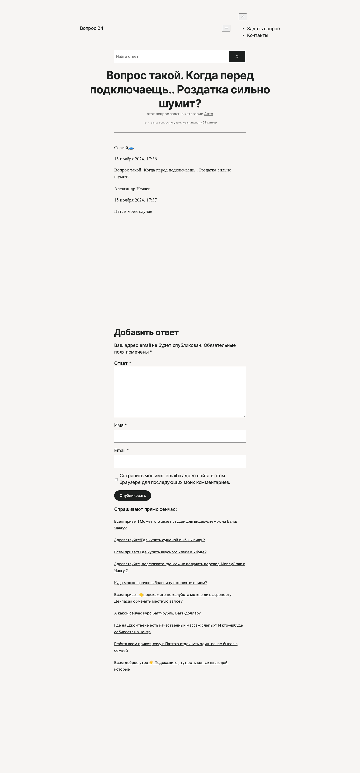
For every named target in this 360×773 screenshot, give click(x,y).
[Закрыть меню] (243, 16)
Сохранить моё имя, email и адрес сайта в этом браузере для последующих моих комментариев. (175, 479)
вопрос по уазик (170, 122)
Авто (208, 114)
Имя (120, 425)
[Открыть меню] (226, 28)
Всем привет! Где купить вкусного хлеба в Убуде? (160, 552)
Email (121, 450)
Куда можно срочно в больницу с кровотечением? (160, 582)
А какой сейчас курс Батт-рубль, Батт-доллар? (157, 613)
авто (154, 122)
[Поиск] (237, 56)
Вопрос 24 (91, 28)
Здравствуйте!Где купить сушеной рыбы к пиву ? (159, 540)
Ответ (122, 363)
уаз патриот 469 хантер (200, 122)
